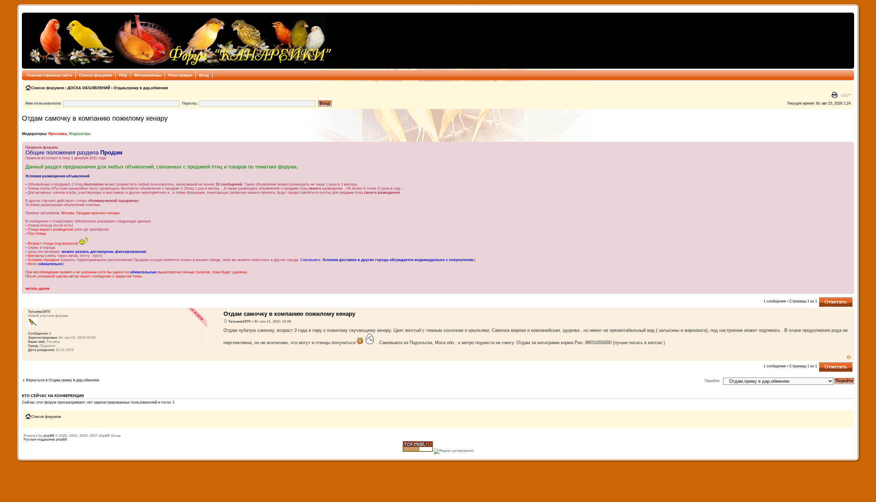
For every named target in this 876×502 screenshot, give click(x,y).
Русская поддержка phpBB (45, 439)
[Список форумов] (179, 40)
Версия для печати (835, 95)
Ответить (827, 299)
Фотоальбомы (147, 75)
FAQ (123, 75)
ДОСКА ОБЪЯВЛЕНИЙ (88, 88)
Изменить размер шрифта (846, 95)
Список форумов (95, 75)
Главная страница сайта (49, 75)
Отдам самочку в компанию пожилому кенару (95, 118)
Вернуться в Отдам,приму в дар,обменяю (62, 380)
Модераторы (80, 134)
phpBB (48, 435)
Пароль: (190, 103)
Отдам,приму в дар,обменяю (141, 88)
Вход (204, 75)
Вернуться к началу (849, 357)
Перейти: (712, 381)
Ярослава (57, 134)
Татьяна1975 (239, 321)
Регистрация (180, 75)
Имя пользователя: (43, 103)
